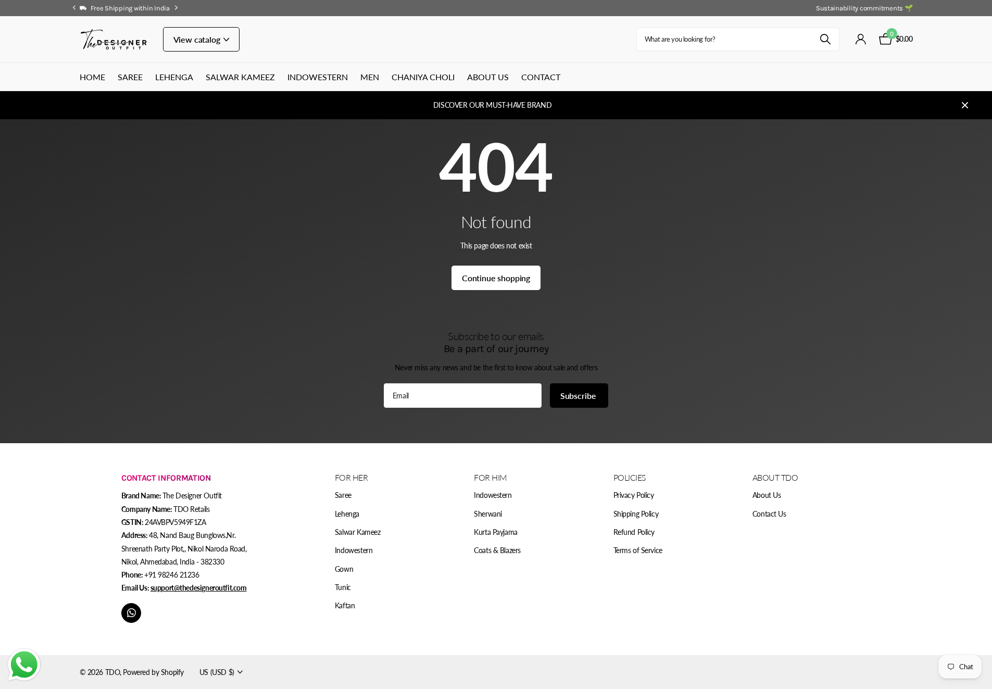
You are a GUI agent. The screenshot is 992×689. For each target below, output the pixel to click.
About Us (488, 77)
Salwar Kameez (240, 77)
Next (176, 7)
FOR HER (351, 477)
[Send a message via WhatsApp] (24, 665)
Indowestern (317, 77)
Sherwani (488, 513)
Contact (540, 77)
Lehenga (174, 77)
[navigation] (74, 8)
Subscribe (579, 395)
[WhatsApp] (131, 613)
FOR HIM (490, 477)
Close (964, 105)
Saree (130, 77)
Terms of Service (637, 550)
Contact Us (769, 513)
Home (92, 77)
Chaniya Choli (423, 77)
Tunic (343, 587)
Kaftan (345, 605)
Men (369, 77)
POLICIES (629, 477)
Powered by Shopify (153, 672)
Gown (344, 569)
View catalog (197, 39)
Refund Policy (634, 532)
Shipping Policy (636, 513)
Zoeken (825, 39)
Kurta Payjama (496, 532)
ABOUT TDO (775, 477)
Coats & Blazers (497, 550)
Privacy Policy (633, 495)
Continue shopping (496, 278)
